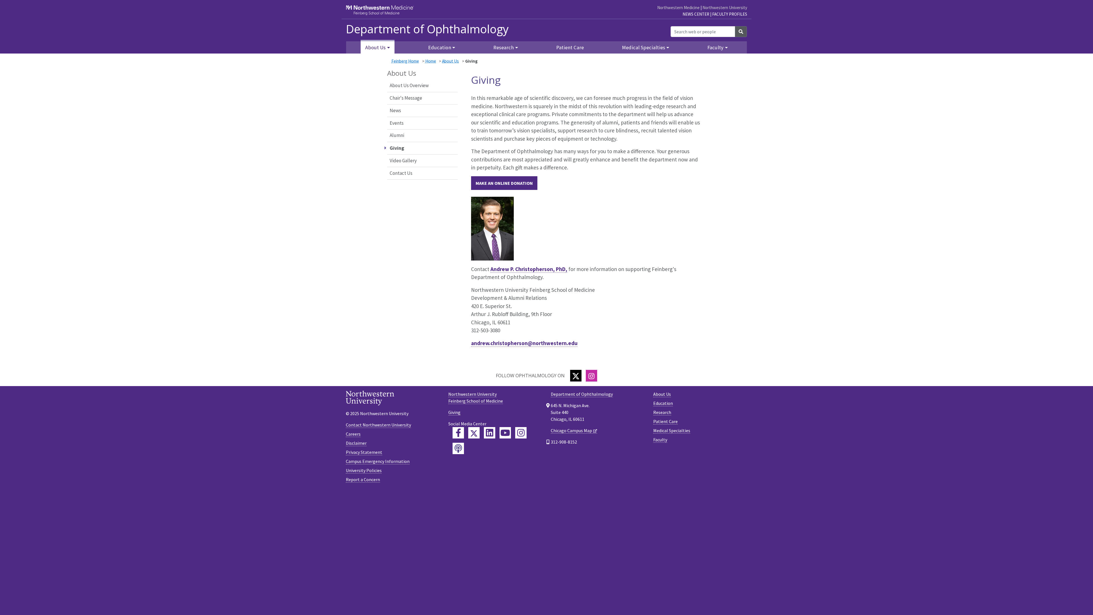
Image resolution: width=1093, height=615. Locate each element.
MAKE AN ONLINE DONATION (504, 183)
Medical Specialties (671, 430)
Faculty (660, 439)
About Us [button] (375, 47)
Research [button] (503, 47)
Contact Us (401, 173)
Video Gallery (403, 160)
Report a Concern (363, 479)
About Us (450, 61)
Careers (353, 434)
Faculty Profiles (729, 14)
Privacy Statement (364, 452)
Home (430, 61)
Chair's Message (406, 98)
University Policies (364, 470)
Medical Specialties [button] (643, 47)
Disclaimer (356, 443)
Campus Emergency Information (378, 461)
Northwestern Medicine (678, 7)
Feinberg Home (405, 61)
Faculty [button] (715, 47)
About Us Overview (409, 85)
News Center (696, 14)
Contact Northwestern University (378, 425)
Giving (454, 412)
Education (663, 403)
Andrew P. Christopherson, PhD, (528, 269)
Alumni (397, 135)
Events (397, 123)
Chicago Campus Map (571, 430)
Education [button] (439, 47)
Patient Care (570, 47)
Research (662, 412)
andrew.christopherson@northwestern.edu (524, 343)
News (395, 110)
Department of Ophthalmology (427, 29)
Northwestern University (724, 7)
